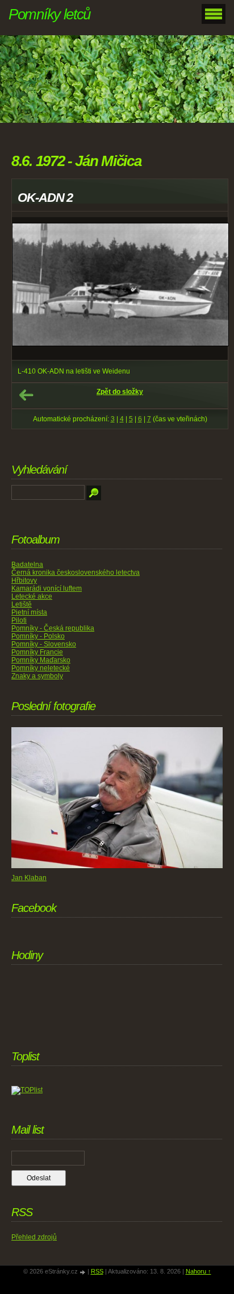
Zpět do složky (120, 392)
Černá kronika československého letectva (75, 573)
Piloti (19, 620)
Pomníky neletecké (40, 668)
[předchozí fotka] (30, 289)
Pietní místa (29, 612)
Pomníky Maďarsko (40, 660)
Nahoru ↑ (198, 1271)
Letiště (21, 604)
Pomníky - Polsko (38, 636)
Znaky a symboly (37, 676)
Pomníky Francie (37, 652)
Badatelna (27, 565)
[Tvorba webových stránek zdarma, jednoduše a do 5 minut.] (83, 1272)
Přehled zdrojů (34, 1237)
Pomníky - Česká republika (52, 628)
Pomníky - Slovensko (43, 644)
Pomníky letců (49, 14)
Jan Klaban (29, 878)
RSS (97, 1271)
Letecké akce (31, 596)
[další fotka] (209, 289)
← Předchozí (26, 395)
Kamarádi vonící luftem (46, 588)
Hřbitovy (24, 580)
